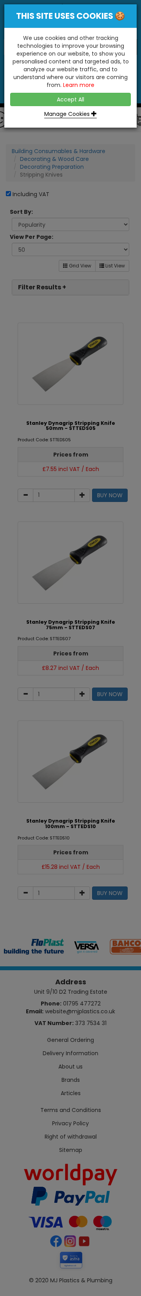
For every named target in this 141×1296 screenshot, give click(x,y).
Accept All (70, 99)
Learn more (78, 85)
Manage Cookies (67, 114)
